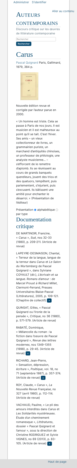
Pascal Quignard (27, 62)
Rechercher (24, 43)
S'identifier (39, 2)
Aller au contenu (63, 11)
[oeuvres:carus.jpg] (38, 86)
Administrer (21, 2)
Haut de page (57, 461)
